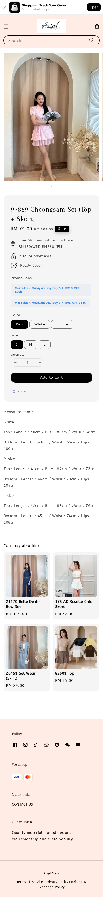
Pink (19, 324)
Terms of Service (30, 882)
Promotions (21, 278)
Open (94, 7)
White (39, 324)
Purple (62, 324)
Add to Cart (51, 377)
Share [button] (22, 391)
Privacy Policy (57, 882)
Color (16, 315)
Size (14, 335)
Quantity (17, 354)
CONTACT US (22, 804)
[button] (6, 26)
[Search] (91, 40)
